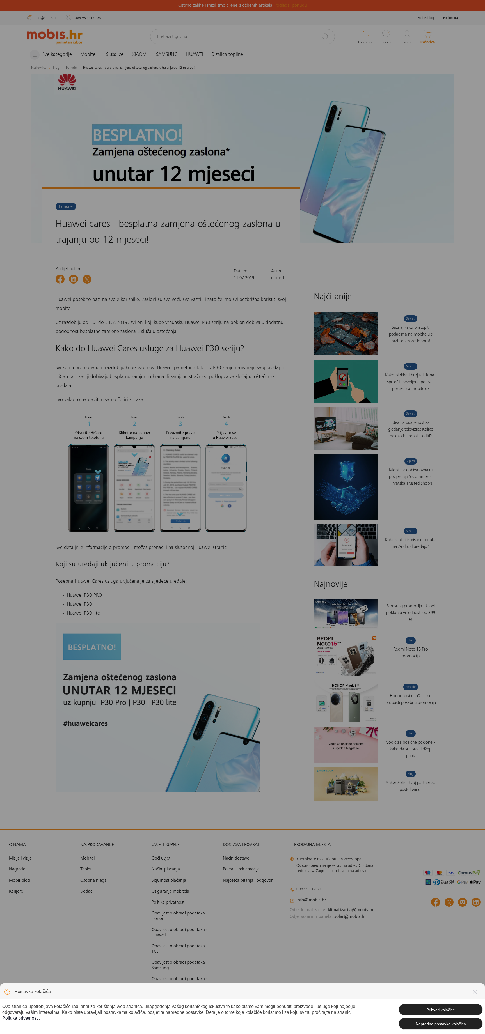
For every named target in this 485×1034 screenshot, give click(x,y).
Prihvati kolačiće (440, 1010)
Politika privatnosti (20, 1018)
